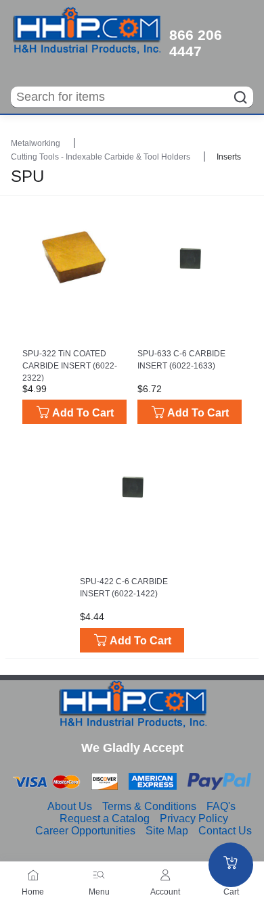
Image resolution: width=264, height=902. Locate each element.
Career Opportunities (85, 830)
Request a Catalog (105, 818)
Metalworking (36, 143)
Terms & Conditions (149, 806)
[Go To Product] (74, 257)
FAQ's (221, 806)
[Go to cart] (230, 864)
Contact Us (225, 830)
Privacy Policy (194, 818)
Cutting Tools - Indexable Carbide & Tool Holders (101, 157)
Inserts (229, 157)
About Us (69, 806)
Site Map (167, 830)
